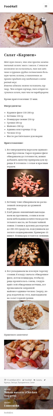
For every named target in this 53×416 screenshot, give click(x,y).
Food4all (10, 6)
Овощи (14, 382)
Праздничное (23, 382)
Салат (32, 382)
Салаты (39, 380)
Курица (7, 382)
